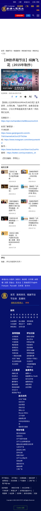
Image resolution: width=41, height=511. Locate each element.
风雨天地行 (20, 455)
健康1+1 (28, 373)
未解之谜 (15, 373)
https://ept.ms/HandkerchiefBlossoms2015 (19, 121)
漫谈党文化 (20, 463)
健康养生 (29, 370)
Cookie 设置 (20, 508)
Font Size (30, 96)
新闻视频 (16, 333)
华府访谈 (15, 353)
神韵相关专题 (26, 51)
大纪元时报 (25, 488)
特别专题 (20, 430)
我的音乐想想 (23, 427)
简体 (38, 2)
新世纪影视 (28, 493)
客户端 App (6, 483)
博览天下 (22, 324)
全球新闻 (15, 336)
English (34, 282)
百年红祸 (19, 452)
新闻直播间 (20, 15)
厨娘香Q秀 (22, 418)
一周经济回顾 (16, 356)
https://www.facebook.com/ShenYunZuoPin (20, 149)
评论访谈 (31, 333)
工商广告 (19, 469)
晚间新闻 (15, 345)
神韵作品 (36, 51)
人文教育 (16, 370)
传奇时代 (19, 436)
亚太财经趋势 (16, 361)
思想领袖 (30, 347)
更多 (35, 493)
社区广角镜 (16, 358)
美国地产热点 (16, 392)
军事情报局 (30, 353)
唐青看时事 (30, 356)
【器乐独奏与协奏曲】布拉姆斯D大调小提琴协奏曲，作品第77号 (14, 205)
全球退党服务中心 (26, 491)
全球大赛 (22, 327)
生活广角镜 (22, 399)
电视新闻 (17, 51)
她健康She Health (31, 376)
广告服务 (23, 481)
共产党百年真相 (21, 439)
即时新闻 (30, 321)
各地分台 (27, 2)
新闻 (12, 310)
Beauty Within (23, 413)
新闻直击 (15, 347)
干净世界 (5, 491)
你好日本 (22, 402)
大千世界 (22, 416)
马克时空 (30, 361)
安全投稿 (14, 481)
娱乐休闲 (22, 396)
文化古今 (15, 390)
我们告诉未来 (21, 433)
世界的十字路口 (32, 358)
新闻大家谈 (30, 336)
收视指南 (23, 478)
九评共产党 (20, 447)
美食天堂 (22, 407)
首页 (2, 51)
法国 (6, 282)
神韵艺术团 (15, 488)
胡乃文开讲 (29, 379)
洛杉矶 (24, 279)
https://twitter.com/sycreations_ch (21, 153)
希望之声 (14, 491)
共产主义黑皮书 (21, 458)
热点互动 (30, 339)
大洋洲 (30, 279)
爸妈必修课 (15, 387)
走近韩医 (28, 387)
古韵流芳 (15, 379)
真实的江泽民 (21, 450)
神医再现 (28, 384)
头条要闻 (13, 321)
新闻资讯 (21, 294)
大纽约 (11, 279)
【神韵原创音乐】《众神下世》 (14, 188)
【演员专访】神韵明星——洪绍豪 (14, 220)
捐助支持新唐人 (17, 303)
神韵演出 (13, 327)
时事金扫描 (30, 342)
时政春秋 (30, 345)
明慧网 (4, 493)
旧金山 (11, 282)
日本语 (20, 286)
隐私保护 (32, 478)
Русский (13, 286)
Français (5, 286)
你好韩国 (22, 404)
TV (28, 15)
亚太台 (18, 282)
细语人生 (30, 367)
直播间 (22, 298)
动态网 (12, 493)
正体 (33, 2)
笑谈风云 (15, 376)
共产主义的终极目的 (23, 441)
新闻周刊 (15, 350)
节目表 (13, 298)
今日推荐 (13, 324)
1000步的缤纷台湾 (24, 422)
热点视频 (22, 321)
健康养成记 (29, 382)
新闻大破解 (30, 350)
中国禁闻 (15, 342)
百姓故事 (19, 461)
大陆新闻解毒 (31, 364)
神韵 (14, 2)
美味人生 (22, 410)
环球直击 (15, 339)
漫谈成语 (15, 384)
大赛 (20, 2)
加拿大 (18, 279)
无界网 (19, 493)
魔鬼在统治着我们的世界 (24, 444)
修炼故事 (19, 466)
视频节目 (9, 51)
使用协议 (5, 481)
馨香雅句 (15, 382)
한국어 (27, 286)
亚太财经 (15, 364)
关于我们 (14, 478)
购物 (27, 303)
